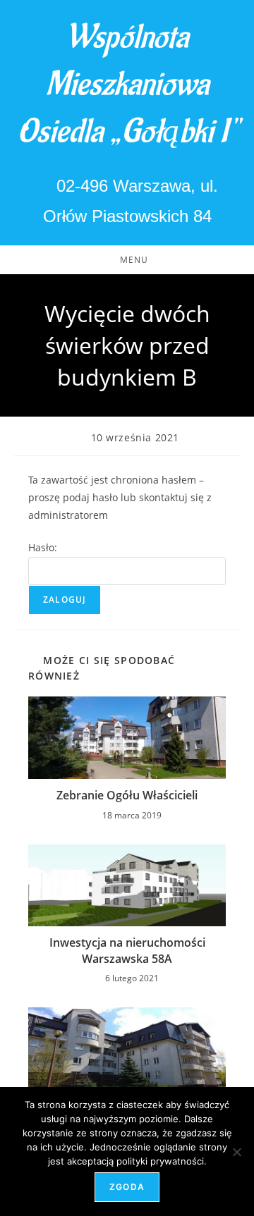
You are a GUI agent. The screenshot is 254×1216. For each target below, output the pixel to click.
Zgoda (127, 1186)
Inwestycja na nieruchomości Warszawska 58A (127, 950)
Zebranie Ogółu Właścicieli (127, 795)
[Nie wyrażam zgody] (236, 1152)
